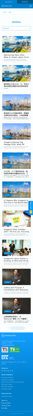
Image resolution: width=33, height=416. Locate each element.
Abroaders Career (6, 396)
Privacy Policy (6, 403)
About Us (4, 400)
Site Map (4, 408)
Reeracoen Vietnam (7, 386)
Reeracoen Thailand (7, 377)
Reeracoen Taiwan (6, 384)
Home (4, 12)
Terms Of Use (5, 405)
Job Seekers (8, 2)
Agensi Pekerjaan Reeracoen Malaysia (12, 382)
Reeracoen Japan (6, 389)
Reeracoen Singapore (7, 380)
